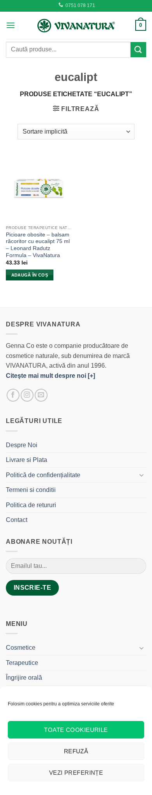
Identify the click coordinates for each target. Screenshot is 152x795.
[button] (10, 25)
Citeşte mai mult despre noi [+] (50, 375)
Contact (16, 519)
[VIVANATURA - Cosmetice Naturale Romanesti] (76, 25)
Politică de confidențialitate (43, 475)
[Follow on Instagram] (27, 395)
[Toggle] (141, 474)
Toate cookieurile (76, 729)
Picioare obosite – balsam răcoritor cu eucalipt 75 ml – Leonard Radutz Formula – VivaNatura (38, 245)
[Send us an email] (41, 395)
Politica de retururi (31, 505)
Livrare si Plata (26, 460)
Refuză (76, 751)
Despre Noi (21, 445)
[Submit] (138, 49)
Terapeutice (22, 662)
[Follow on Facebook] (13, 395)
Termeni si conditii (31, 490)
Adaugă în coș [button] (29, 275)
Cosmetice (20, 647)
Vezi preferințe (76, 772)
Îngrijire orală (24, 677)
